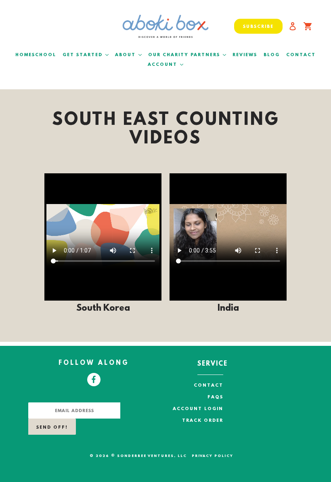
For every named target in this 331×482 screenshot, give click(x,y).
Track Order (202, 420)
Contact (301, 55)
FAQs (215, 397)
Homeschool (35, 55)
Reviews (245, 55)
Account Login (198, 409)
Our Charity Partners (188, 55)
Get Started (87, 55)
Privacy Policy (212, 456)
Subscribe (258, 26)
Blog (272, 55)
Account (167, 64)
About (129, 55)
